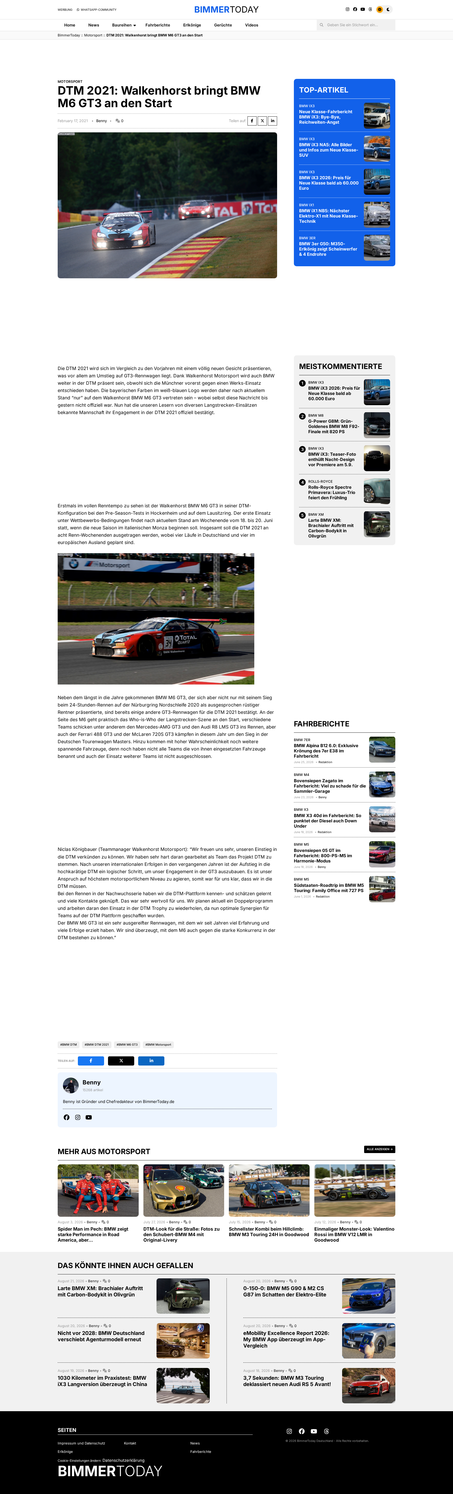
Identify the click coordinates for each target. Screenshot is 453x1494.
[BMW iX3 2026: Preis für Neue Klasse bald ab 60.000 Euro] (377, 182)
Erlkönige (192, 25)
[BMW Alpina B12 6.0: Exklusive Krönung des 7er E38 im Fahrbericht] (382, 749)
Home (69, 25)
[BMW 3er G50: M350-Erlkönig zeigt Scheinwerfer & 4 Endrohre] (377, 248)
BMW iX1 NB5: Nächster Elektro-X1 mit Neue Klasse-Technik (328, 216)
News (93, 25)
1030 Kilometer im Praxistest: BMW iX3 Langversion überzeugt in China (102, 1381)
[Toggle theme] (384, 9)
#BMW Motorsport (158, 1044)
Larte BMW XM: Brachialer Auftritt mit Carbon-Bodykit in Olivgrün (331, 528)
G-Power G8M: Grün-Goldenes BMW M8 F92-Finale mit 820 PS (333, 426)
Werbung (65, 10)
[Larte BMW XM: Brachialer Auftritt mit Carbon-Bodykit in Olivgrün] (377, 524)
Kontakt (130, 1443)
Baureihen (122, 25)
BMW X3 (301, 809)
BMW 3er (307, 238)
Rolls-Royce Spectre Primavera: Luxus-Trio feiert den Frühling (331, 492)
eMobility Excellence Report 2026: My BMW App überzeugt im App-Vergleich (286, 1339)
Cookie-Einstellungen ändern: (79, 1461)
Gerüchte (223, 25)
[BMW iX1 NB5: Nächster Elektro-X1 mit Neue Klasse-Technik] (377, 215)
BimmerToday (69, 35)
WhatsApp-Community (98, 10)
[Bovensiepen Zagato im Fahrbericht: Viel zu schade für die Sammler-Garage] (382, 784)
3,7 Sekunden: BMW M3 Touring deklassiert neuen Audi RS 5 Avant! (287, 1381)
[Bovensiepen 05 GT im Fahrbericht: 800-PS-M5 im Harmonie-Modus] (382, 854)
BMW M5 (301, 844)
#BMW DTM (68, 1044)
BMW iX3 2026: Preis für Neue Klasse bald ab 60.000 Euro (329, 183)
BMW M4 (301, 774)
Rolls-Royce (320, 481)
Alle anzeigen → (380, 1149)
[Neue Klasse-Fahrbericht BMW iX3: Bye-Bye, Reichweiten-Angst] (377, 115)
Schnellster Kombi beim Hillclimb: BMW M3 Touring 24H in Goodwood (269, 1231)
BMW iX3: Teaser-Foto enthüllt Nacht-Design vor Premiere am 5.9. (332, 459)
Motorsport (93, 35)
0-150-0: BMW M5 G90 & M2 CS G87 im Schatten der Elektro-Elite (284, 1291)
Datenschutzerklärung (123, 1460)
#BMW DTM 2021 (97, 1044)
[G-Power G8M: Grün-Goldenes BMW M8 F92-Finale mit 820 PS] (377, 425)
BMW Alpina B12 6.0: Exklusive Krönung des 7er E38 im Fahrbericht (326, 751)
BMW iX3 (307, 106)
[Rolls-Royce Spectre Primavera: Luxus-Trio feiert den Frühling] (377, 491)
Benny (101, 120)
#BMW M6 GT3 (127, 1044)
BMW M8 (315, 415)
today (226, 9)
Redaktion (325, 762)
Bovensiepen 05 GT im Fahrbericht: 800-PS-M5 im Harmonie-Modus (323, 855)
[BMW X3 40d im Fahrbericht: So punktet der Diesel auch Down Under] (382, 819)
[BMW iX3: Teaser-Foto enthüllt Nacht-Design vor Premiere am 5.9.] (377, 458)
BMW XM (316, 514)
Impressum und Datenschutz (81, 1443)
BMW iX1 (306, 205)
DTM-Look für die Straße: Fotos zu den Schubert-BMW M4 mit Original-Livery (181, 1234)
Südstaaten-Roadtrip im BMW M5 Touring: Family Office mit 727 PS (329, 887)
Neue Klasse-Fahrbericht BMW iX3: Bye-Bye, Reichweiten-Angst (325, 117)
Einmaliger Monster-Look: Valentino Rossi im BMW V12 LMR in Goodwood (354, 1234)
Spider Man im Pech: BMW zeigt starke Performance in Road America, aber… (93, 1234)
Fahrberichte (157, 25)
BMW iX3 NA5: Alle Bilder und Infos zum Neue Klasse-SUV (328, 150)
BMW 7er (302, 739)
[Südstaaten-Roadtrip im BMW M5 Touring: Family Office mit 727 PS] (382, 889)
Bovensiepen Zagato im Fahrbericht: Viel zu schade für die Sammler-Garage (330, 786)
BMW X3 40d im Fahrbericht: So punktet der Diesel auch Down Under (327, 820)
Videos (251, 25)
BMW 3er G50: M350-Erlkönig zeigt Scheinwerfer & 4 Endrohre (328, 249)
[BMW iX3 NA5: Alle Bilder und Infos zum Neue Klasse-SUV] (377, 148)
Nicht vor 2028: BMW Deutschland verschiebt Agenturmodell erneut (101, 1336)
